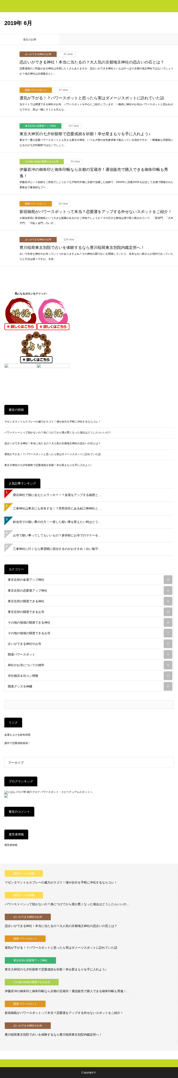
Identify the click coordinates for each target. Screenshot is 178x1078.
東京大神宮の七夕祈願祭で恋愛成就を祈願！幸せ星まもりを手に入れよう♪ (85, 134)
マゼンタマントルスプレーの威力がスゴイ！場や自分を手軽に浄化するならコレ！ (52, 421)
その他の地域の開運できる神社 (88, 622)
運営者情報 (10, 845)
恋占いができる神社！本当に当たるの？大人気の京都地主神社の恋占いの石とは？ (92, 62)
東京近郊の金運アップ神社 (88, 579)
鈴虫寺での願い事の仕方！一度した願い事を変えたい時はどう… (57, 522)
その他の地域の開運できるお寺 (41, 161)
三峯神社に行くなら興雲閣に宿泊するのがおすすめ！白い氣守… (57, 549)
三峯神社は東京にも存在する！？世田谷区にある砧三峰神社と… (57, 508)
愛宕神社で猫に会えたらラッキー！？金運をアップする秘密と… (57, 495)
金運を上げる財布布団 (17, 734)
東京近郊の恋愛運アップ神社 (40, 126)
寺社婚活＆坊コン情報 (88, 675)
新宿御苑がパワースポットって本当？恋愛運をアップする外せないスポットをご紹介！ (96, 212)
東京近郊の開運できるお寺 (88, 612)
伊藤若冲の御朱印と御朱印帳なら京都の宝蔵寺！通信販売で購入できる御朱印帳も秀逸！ (94, 172)
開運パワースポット (35, 90)
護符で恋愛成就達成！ (17, 743)
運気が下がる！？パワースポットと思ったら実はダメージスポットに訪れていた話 (92, 98)
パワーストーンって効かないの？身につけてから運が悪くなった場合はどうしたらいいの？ (57, 432)
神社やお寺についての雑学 (88, 665)
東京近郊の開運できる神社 (88, 601)
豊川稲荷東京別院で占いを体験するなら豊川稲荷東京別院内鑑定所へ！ (82, 247)
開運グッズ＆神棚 (88, 686)
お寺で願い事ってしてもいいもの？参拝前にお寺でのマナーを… (57, 535)
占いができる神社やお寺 (38, 54)
